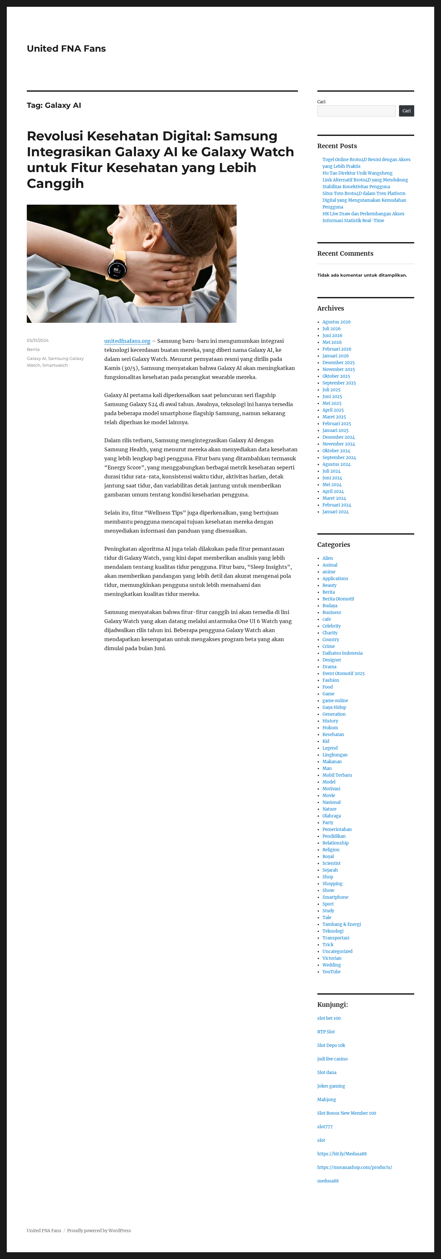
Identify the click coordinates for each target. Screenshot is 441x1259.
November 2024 (339, 444)
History (330, 721)
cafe (327, 619)
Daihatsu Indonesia (343, 653)
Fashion (331, 680)
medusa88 (328, 1181)
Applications (335, 578)
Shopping (333, 883)
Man (327, 768)
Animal (330, 565)
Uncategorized (338, 951)
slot (321, 1140)
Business (332, 612)
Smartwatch (55, 365)
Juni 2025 (332, 396)
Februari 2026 (337, 349)
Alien (328, 558)
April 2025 (333, 410)
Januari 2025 (336, 430)
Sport (328, 904)
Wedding (332, 965)
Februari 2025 (337, 423)
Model (329, 782)
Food (328, 687)
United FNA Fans (66, 48)
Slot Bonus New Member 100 (346, 1113)
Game (328, 694)
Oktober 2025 (336, 376)
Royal (328, 856)
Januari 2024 (336, 512)
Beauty (329, 585)
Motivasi (331, 789)
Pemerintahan (337, 829)
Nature (329, 809)
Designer (332, 660)
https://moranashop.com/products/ (354, 1167)
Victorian (332, 958)
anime (329, 572)
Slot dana (326, 1072)
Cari (321, 102)
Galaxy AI (36, 358)
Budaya (330, 606)
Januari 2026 (336, 356)
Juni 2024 (332, 478)
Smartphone (335, 897)
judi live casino (332, 1059)
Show (328, 890)
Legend (330, 748)
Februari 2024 (337, 505)
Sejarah (330, 870)
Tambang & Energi (342, 924)
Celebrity (332, 626)
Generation (334, 714)
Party (328, 822)
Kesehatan (333, 734)
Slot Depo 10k (331, 1045)
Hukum (330, 728)
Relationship (336, 843)
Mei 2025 (332, 403)
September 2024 (339, 457)
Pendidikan (334, 836)
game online (335, 700)
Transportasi (336, 938)
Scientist (332, 863)
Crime (329, 646)
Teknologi (333, 931)
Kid (326, 741)
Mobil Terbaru (337, 775)
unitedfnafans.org (127, 341)
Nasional (332, 802)
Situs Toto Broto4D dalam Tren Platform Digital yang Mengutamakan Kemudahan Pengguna (364, 200)
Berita (33, 349)
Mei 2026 (332, 342)
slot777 (325, 1127)
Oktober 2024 (336, 451)
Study (328, 911)
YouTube (332, 972)
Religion (331, 850)
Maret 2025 (334, 417)
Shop (328, 877)
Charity (330, 633)
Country (331, 639)
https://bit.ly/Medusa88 (342, 1154)
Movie (329, 795)
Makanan (332, 761)
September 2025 (339, 383)
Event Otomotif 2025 (344, 673)
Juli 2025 (332, 390)
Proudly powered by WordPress (99, 1230)
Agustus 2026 (337, 322)
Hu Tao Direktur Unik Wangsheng (358, 173)
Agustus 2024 (337, 464)
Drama (329, 667)
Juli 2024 (332, 471)
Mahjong (326, 1099)
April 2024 (333, 491)
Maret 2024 (334, 498)
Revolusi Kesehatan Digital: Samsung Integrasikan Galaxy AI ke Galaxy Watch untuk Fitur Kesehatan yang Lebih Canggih (160, 159)
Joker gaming (331, 1086)
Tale (327, 917)
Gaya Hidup (334, 707)
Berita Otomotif (338, 599)
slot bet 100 (329, 1018)
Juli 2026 (332, 329)
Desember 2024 (339, 437)
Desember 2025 (339, 362)
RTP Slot (326, 1032)
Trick (328, 944)
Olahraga (332, 816)
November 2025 (339, 369)
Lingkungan (335, 755)
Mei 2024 (332, 484)
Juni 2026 (333, 335)
